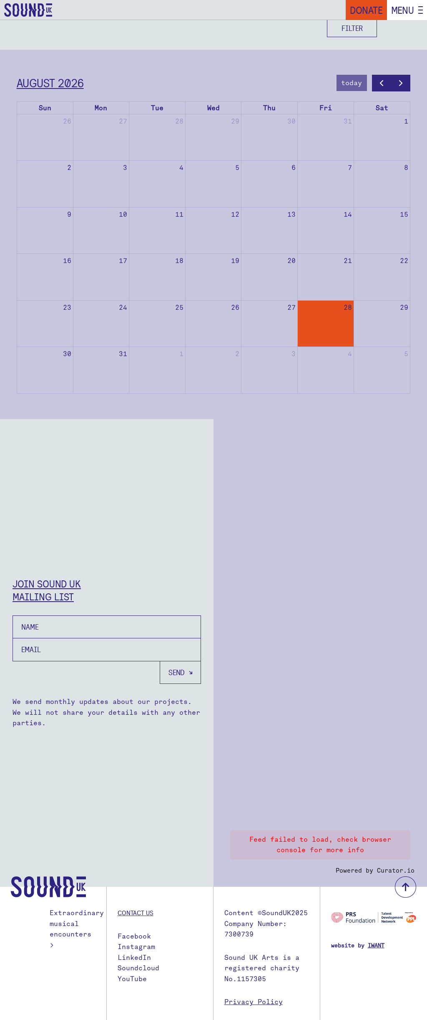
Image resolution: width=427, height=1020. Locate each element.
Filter (352, 28)
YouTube (132, 978)
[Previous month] (382, 83)
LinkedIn (134, 957)
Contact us (135, 913)
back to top (405, 887)
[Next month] (401, 83)
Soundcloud (138, 968)
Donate (366, 10)
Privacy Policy (253, 1001)
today (351, 82)
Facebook (134, 936)
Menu (402, 10)
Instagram (136, 946)
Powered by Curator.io (375, 870)
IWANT (376, 945)
